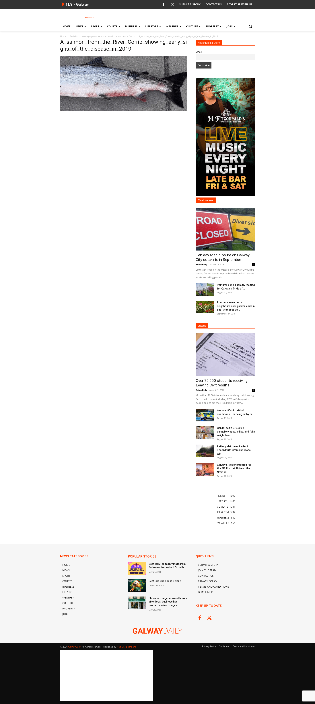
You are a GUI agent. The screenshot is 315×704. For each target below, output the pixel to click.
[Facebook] (163, 5)
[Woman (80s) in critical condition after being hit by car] (205, 415)
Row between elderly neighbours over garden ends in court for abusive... (236, 306)
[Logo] (89, 17)
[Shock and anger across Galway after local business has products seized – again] (137, 603)
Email (199, 51)
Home (63, 36)
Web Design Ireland (126, 646)
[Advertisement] (123, 151)
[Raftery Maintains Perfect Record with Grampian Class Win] (205, 451)
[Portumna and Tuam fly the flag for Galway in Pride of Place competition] (205, 289)
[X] (172, 5)
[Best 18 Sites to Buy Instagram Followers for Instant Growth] (137, 568)
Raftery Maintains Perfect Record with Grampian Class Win (234, 450)
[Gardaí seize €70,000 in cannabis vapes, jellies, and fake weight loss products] (205, 432)
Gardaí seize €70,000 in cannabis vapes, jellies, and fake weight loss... (236, 432)
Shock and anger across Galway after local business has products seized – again (168, 602)
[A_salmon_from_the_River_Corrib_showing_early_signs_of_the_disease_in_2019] (123, 110)
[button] (250, 26)
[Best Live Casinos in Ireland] (137, 585)
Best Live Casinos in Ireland (165, 581)
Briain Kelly (201, 264)
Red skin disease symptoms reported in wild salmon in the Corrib (102, 36)
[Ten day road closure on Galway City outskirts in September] (225, 229)
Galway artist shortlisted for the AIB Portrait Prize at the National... (234, 468)
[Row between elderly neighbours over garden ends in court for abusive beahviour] (205, 307)
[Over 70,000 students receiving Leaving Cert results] (225, 354)
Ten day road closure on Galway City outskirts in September (223, 257)
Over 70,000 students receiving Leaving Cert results (222, 382)
